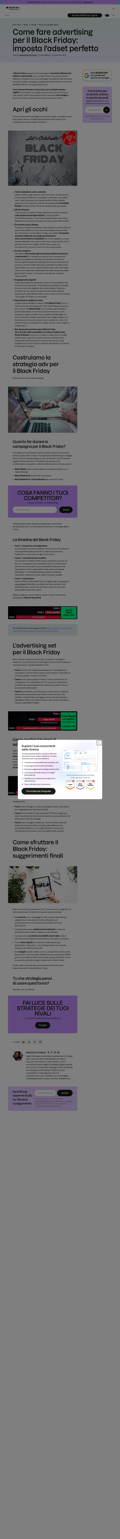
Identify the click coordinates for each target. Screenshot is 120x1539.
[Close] (99, 742)
